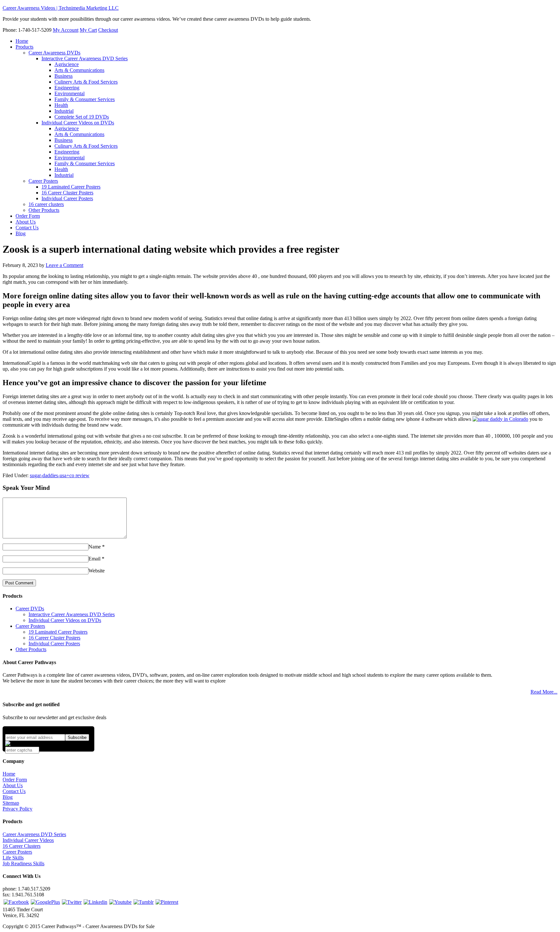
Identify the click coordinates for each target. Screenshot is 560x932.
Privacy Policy (17, 808)
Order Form (15, 779)
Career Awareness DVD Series (34, 834)
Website (96, 570)
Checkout (108, 30)
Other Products (31, 649)
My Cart (88, 30)
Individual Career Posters (54, 643)
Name (94, 546)
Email (94, 558)
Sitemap (11, 803)
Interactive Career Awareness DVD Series (72, 614)
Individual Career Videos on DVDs (65, 620)
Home (9, 774)
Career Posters (30, 626)
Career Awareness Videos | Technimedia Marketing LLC (61, 8)
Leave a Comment (64, 265)
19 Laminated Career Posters (58, 632)
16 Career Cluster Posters (54, 637)
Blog (8, 797)
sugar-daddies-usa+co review (59, 475)
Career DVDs (30, 608)
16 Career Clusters (22, 846)
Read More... (544, 692)
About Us (13, 785)
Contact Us (14, 791)
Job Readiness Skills (23, 863)
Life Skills (13, 857)
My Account (65, 30)
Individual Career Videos (28, 840)
